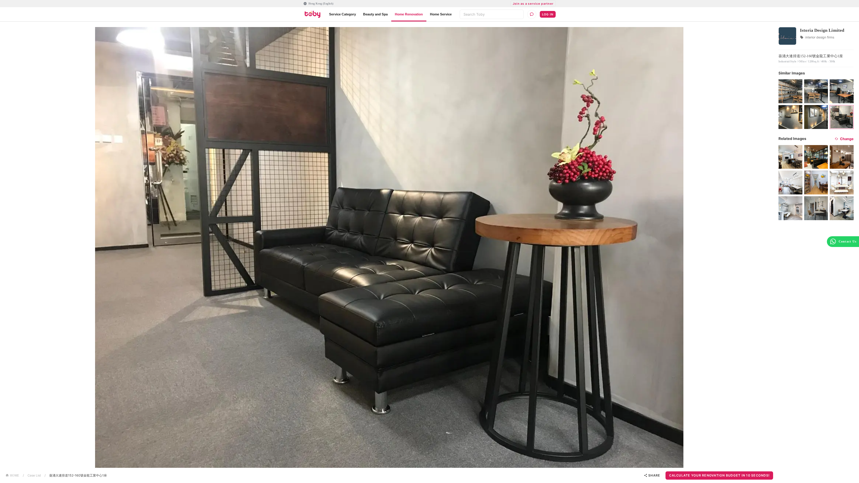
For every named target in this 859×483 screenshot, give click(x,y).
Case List (34, 475)
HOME (14, 475)
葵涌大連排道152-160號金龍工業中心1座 (78, 475)
